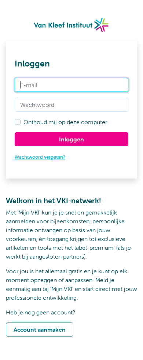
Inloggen (71, 139)
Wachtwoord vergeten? (40, 157)
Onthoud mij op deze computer (65, 122)
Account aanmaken (40, 329)
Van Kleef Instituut (71, 25)
